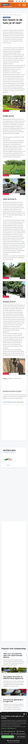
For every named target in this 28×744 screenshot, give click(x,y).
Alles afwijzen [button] (21, 736)
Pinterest (25, 1)
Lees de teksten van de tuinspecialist (13, 402)
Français (11, 1)
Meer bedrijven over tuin (9, 452)
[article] (8, 460)
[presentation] (14, 662)
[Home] (6, 5)
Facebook (16, 1)
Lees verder (22, 726)
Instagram (19, 1)
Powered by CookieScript (14, 742)
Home (4, 14)
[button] (14, 728)
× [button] (26, 714)
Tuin (7, 14)
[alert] (14, 728)
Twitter (22, 1)
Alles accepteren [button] (8, 736)
